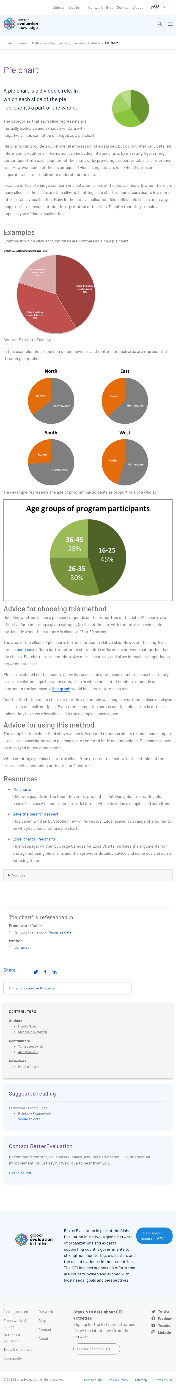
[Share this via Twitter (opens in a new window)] (36, 971)
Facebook (165, 1318)
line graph (61, 688)
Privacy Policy (118, 1380)
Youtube (164, 1325)
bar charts (26, 649)
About (138, 7)
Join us (59, 7)
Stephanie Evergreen (32, 1032)
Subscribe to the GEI (93, 1349)
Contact (123, 7)
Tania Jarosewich (30, 1046)
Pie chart (111, 43)
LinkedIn (164, 1332)
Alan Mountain (28, 1052)
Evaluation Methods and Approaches (42, 43)
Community (12, 1358)
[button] (160, 24)
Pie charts (22, 789)
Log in (74, 7)
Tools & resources (18, 1349)
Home (7, 43)
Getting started (15, 1311)
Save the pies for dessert (35, 813)
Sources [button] (18, 875)
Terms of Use (163, 1380)
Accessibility (93, 1380)
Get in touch (20, 1172)
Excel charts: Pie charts (34, 838)
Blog (109, 7)
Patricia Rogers (28, 1066)
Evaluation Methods (86, 43)
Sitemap (141, 1380)
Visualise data (60, 932)
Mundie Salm (27, 1026)
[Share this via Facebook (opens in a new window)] (45, 971)
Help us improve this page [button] (34, 988)
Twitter (164, 1311)
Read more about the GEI (152, 1236)
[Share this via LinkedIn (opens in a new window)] (54, 971)
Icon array (21, 947)
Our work (95, 7)
